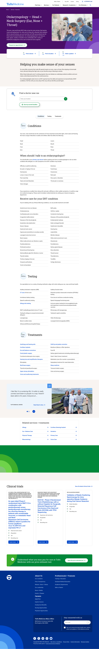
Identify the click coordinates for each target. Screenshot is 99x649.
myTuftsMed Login (88, 1)
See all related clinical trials (82, 486)
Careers (72, 1)
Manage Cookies (85, 641)
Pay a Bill (66, 1)
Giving (77, 1)
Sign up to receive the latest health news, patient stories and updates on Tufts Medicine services (78, 628)
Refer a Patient (57, 1)
